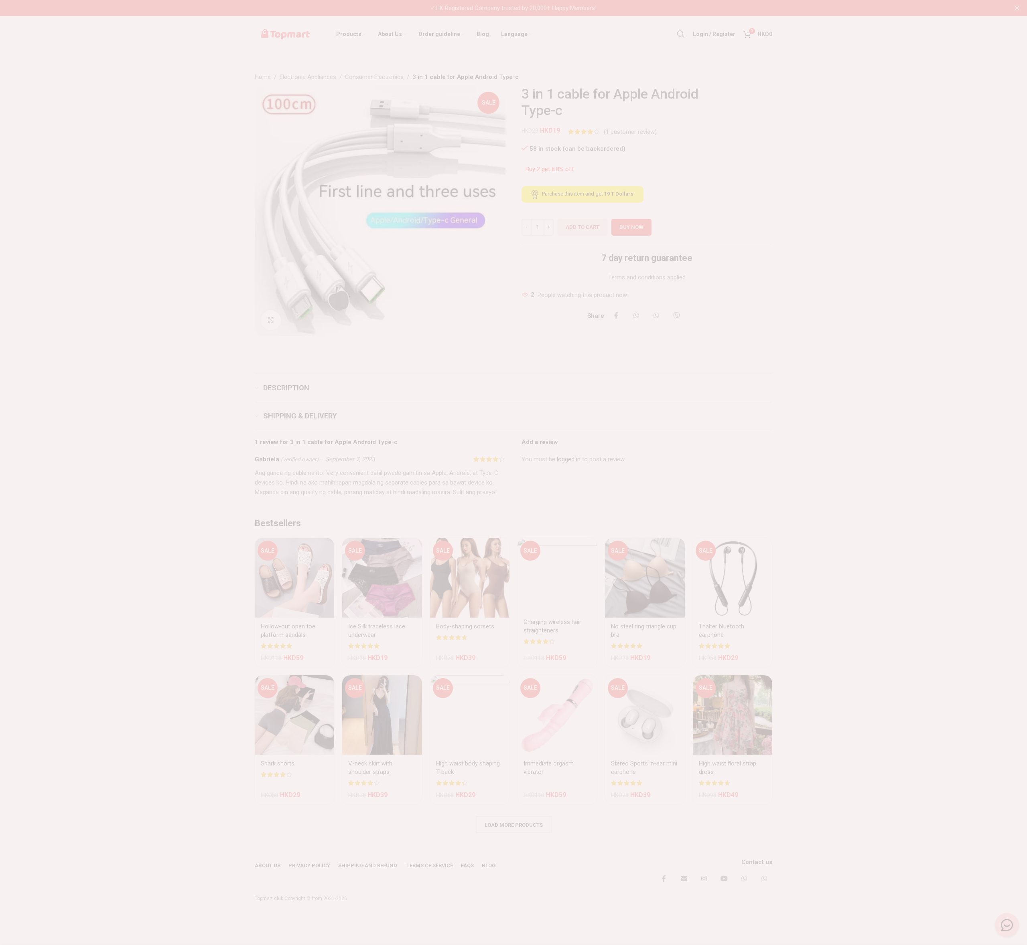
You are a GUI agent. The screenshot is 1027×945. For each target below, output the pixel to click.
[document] (513, 472)
